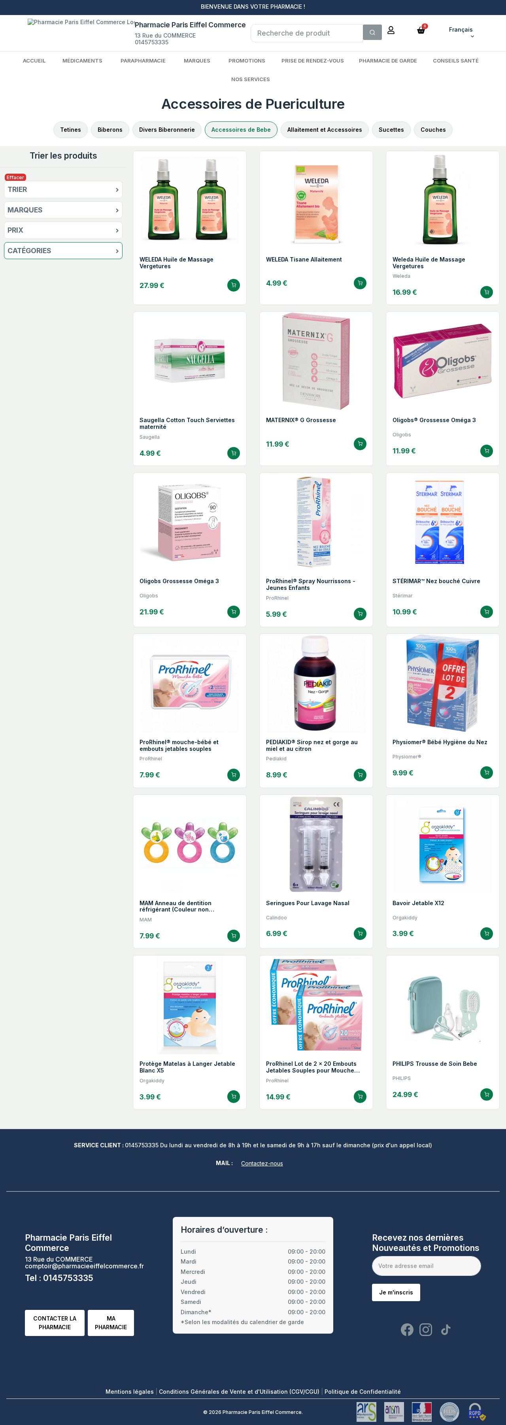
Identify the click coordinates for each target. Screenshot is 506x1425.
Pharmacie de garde (388, 60)
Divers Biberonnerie (167, 129)
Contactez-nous (262, 1163)
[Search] (372, 32)
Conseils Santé (456, 60)
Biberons (110, 129)
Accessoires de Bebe (241, 129)
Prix (15, 230)
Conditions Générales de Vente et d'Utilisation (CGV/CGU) (240, 1391)
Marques (197, 60)
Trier (17, 189)
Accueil (34, 60)
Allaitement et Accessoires (324, 129)
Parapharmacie (143, 60)
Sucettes (391, 129)
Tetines (70, 129)
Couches (433, 129)
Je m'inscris (396, 1292)
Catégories (29, 250)
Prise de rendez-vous (312, 60)
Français (461, 29)
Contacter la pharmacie (54, 1322)
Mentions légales (130, 1391)
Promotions (246, 60)
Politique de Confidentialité (363, 1391)
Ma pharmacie (111, 1322)
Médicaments (82, 60)
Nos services (250, 79)
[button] (421, 29)
